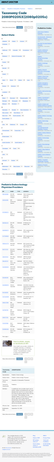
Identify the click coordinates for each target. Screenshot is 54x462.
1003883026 (5, 329)
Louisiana (4, 92)
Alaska (13, 41)
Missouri (4, 103)
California (4, 50)
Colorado (15, 50)
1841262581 (5, 292)
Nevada (14, 109)
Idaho (3, 80)
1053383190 (5, 277)
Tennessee (5, 148)
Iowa (28, 80)
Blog (34, 435)
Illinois (11, 80)
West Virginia (16, 166)
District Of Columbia (17, 56)
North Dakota (5, 118)
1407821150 (5, 310)
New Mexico (17, 112)
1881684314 (5, 222)
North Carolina (17, 115)
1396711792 (5, 317)
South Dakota (18, 142)
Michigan (4, 101)
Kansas (4, 86)
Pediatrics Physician (42, 164)
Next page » (5, 336)
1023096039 (5, 267)
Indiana (20, 80)
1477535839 (5, 236)
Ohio (3, 124)
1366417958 (5, 302)
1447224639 (5, 296)
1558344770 (5, 243)
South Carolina (6, 142)
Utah (3, 154)
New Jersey (5, 112)
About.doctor (8, 447)
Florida (4, 62)
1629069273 (5, 230)
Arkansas (4, 44)
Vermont (4, 160)
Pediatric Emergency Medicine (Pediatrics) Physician (43, 84)
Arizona (22, 41)
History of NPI (36, 438)
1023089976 (5, 285)
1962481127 (5, 261)
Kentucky (13, 86)
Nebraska (4, 109)
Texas (14, 148)
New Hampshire (24, 109)
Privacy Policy (46, 438)
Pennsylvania (5, 130)
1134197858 (5, 323)
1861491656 (5, 194)
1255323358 (5, 200)
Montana (14, 103)
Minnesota (14, 101)
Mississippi (25, 101)
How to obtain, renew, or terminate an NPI (21, 342)
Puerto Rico (18, 130)
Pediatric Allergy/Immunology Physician (43, 58)
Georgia (4, 68)
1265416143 (5, 257)
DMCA (44, 435)
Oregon (22, 124)
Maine (3, 98)
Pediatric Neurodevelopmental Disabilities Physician (43, 127)
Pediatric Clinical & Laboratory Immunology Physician (44, 71)
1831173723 (5, 249)
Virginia (13, 160)
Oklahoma (12, 124)
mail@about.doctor (6, 449)
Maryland (12, 98)
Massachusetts (24, 98)
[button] (51, 2)
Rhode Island (5, 136)
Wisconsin (27, 166)
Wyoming (4, 169)
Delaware (4, 56)
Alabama (4, 41)
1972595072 (5, 212)
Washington (5, 166)
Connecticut (26, 50)
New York (4, 115)
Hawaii (4, 74)
